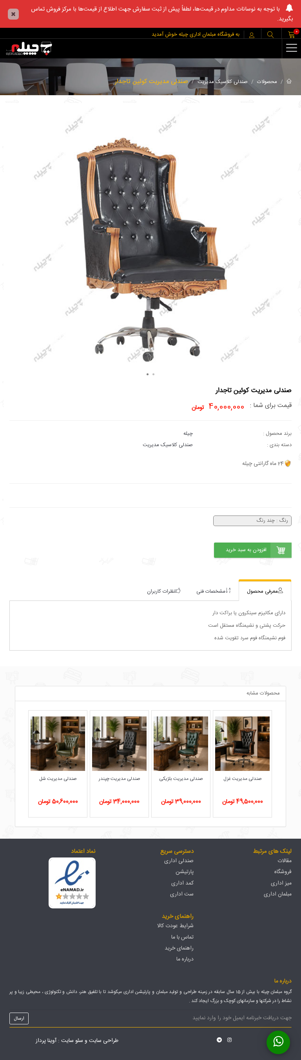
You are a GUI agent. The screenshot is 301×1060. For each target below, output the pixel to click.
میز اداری (281, 883)
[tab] (265, 591)
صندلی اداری (179, 861)
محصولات (267, 82)
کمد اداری (182, 883)
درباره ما (185, 959)
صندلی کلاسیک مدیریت (223, 82)
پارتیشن (185, 872)
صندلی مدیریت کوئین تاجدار (151, 81)
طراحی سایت (103, 1041)
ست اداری (182, 894)
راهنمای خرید (179, 948)
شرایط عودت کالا (175, 926)
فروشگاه (283, 872)
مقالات (284, 861)
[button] (270, 35)
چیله (188, 433)
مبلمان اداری (278, 894)
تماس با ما (182, 937)
